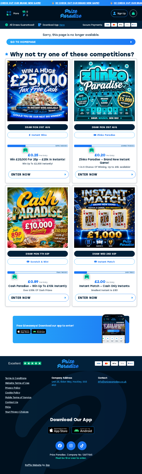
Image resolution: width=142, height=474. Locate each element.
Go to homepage (23, 42)
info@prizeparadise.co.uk (112, 381)
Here (62, 24)
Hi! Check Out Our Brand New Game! (74, 3)
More (16, 13)
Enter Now (21, 174)
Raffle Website (33, 464)
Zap (48, 464)
